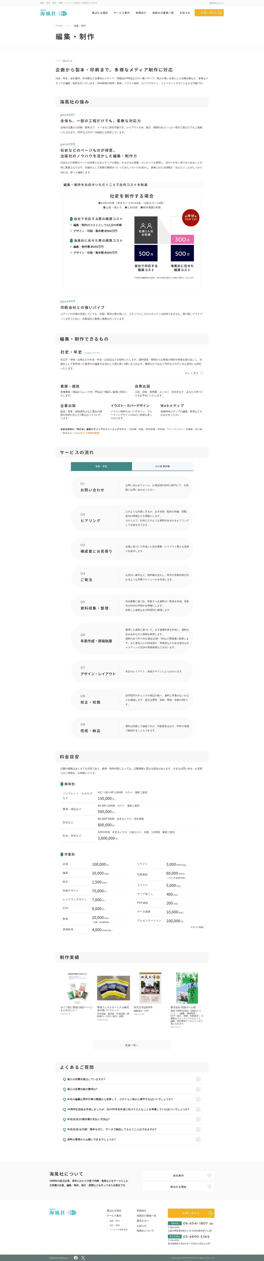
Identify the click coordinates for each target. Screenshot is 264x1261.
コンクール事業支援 (118, 1229)
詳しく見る (192, 373)
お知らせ (185, 13)
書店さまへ (143, 1220)
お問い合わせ (209, 12)
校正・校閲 (114, 1225)
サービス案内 (122, 13)
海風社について (216, 3)
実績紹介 (141, 13)
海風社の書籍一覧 (163, 13)
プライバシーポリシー (59, 1258)
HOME (59, 25)
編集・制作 (114, 1221)
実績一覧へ (132, 1045)
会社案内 (178, 1175)
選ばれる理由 (100, 13)
